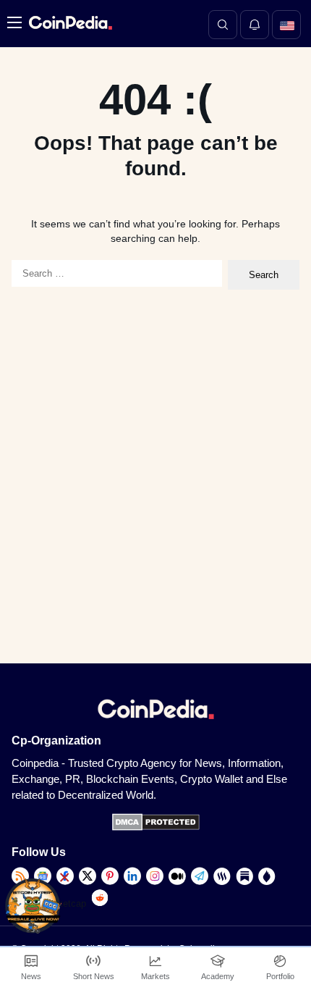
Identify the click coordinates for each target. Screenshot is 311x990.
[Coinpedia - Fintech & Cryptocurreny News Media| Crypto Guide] (68, 22)
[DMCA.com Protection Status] (156, 827)
